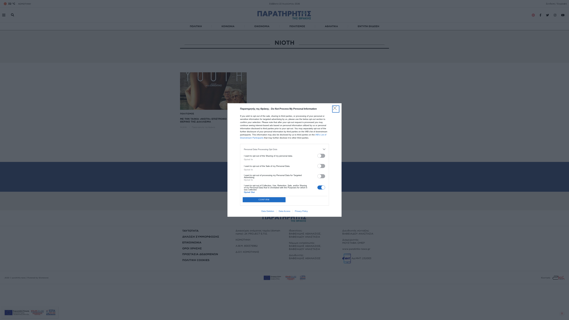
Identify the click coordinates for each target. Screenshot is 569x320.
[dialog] (284, 160)
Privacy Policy (301, 211)
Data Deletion (267, 211)
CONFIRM (264, 200)
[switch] (321, 156)
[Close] (336, 109)
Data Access (284, 211)
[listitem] (284, 149)
